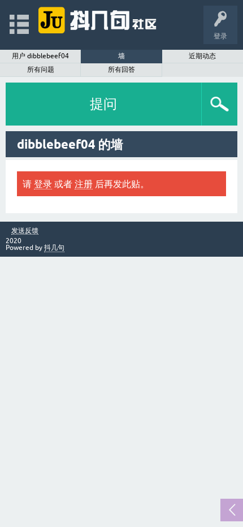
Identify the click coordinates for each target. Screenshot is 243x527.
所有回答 (121, 70)
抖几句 (54, 248)
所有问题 (40, 70)
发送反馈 (24, 231)
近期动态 (202, 56)
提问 (103, 103)
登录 (43, 184)
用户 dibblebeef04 (40, 56)
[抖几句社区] (98, 19)
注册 (84, 184)
